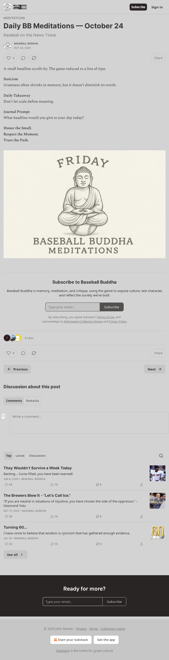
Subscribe (138, 7)
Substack (62, 651)
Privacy (81, 629)
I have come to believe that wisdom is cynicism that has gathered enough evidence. (67, 533)
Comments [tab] (14, 401)
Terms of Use (105, 317)
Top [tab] (8, 456)
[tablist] (23, 400)
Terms (93, 629)
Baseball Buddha (26, 43)
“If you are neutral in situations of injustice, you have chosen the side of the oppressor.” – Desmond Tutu (71, 503)
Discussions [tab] (37, 456)
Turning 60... (15, 527)
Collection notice (113, 629)
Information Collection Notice (83, 321)
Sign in (157, 7)
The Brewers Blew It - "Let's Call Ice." (37, 495)
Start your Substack (73, 640)
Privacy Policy (118, 321)
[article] (84, 476)
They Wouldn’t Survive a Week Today (38, 468)
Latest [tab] (20, 456)
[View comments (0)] (23, 58)
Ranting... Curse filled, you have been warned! (38, 473)
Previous (20, 369)
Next (152, 369)
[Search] (161, 455)
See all (12, 554)
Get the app (106, 640)
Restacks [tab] (32, 401)
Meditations (14, 18)
